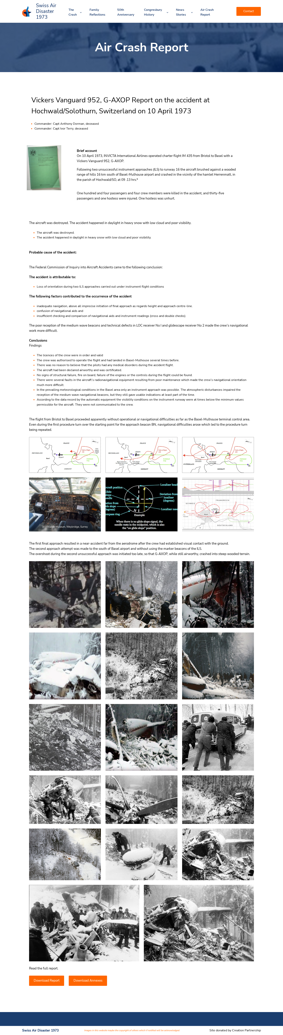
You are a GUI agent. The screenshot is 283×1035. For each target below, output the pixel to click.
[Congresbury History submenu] (167, 12)
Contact (248, 11)
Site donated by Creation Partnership (235, 1030)
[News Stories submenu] (192, 12)
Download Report (46, 980)
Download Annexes (88, 980)
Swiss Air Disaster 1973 (46, 11)
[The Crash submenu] (81, 12)
